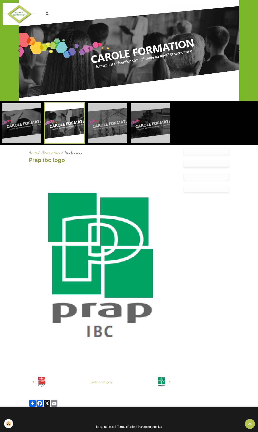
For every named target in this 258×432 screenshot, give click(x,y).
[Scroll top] (250, 424)
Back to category (102, 382)
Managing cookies (150, 426)
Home (33, 152)
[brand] (20, 14)
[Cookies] (8, 423)
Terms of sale (126, 426)
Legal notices (105, 426)
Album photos (50, 152)
